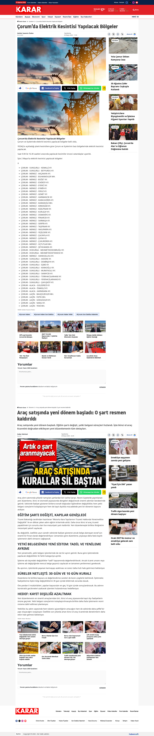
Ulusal (50, 17)
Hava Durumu (92, 721)
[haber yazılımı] (133, 734)
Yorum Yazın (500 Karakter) (27, 368)
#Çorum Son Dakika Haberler (87, 314)
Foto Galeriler (31, 2)
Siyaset (58, 17)
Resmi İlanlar (134, 711)
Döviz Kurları (40, 721)
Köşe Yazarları (53, 2)
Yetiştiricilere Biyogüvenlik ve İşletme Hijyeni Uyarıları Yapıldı (123, 116)
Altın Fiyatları (51, 721)
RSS (19, 734)
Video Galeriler (42, 2)
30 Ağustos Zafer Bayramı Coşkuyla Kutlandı (120, 86)
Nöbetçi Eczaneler (106, 721)
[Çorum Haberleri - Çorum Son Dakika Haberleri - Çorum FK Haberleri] (27, 711)
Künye (116, 2)
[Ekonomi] (123, 446)
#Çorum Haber (24, 314)
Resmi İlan (67, 17)
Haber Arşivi (134, 721)
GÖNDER (102, 387)
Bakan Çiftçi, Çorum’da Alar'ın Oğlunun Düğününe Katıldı (122, 146)
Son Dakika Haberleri (78, 721)
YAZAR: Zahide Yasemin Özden (26, 310)
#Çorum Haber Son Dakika (43, 314)
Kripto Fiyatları (63, 721)
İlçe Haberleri (86, 17)
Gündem (19, 17)
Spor (44, 17)
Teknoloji (66, 711)
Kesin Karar (22, 21)
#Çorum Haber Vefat (65, 314)
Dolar (111, 9)
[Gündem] (123, 45)
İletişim (121, 2)
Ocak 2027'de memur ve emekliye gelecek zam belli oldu (123, 541)
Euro (122, 9)
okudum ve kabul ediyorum (38, 386)
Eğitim (76, 17)
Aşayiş (27, 17)
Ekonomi (36, 17)
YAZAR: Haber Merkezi (24, 618)
